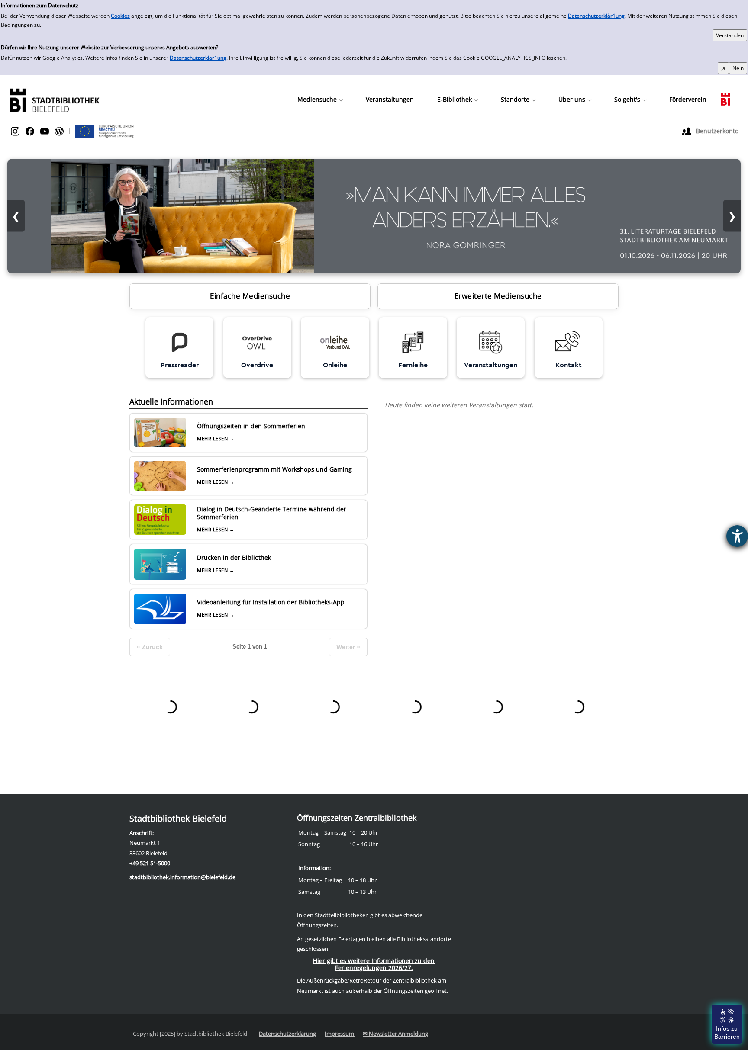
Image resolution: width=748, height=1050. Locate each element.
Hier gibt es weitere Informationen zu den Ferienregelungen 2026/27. (374, 964)
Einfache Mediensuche (250, 296)
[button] (320, 99)
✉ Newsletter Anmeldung (395, 1033)
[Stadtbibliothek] (54, 99)
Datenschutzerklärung (287, 1033)
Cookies (120, 16)
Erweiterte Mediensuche (498, 296)
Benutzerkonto (717, 131)
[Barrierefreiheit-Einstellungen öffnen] (737, 536)
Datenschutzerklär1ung (596, 16)
